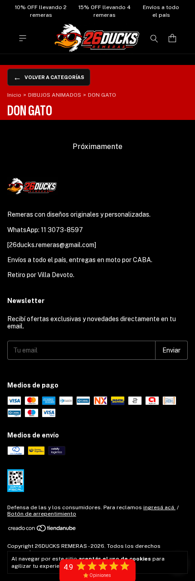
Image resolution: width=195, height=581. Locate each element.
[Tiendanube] (42, 530)
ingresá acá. (159, 507)
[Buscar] (154, 38)
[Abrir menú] (22, 38)
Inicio (14, 95)
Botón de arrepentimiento (41, 514)
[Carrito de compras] (172, 38)
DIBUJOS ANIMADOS (54, 95)
